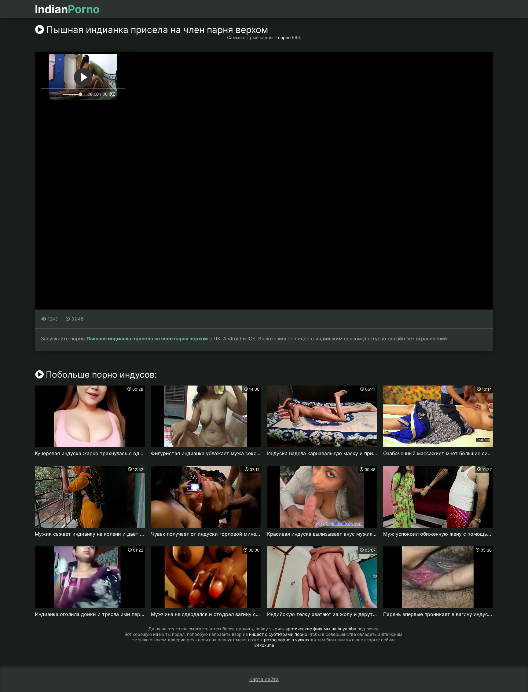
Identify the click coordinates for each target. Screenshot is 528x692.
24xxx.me (264, 645)
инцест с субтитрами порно (278, 634)
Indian (67, 9)
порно (284, 37)
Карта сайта (264, 679)
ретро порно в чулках (287, 639)
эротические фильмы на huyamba (320, 628)
